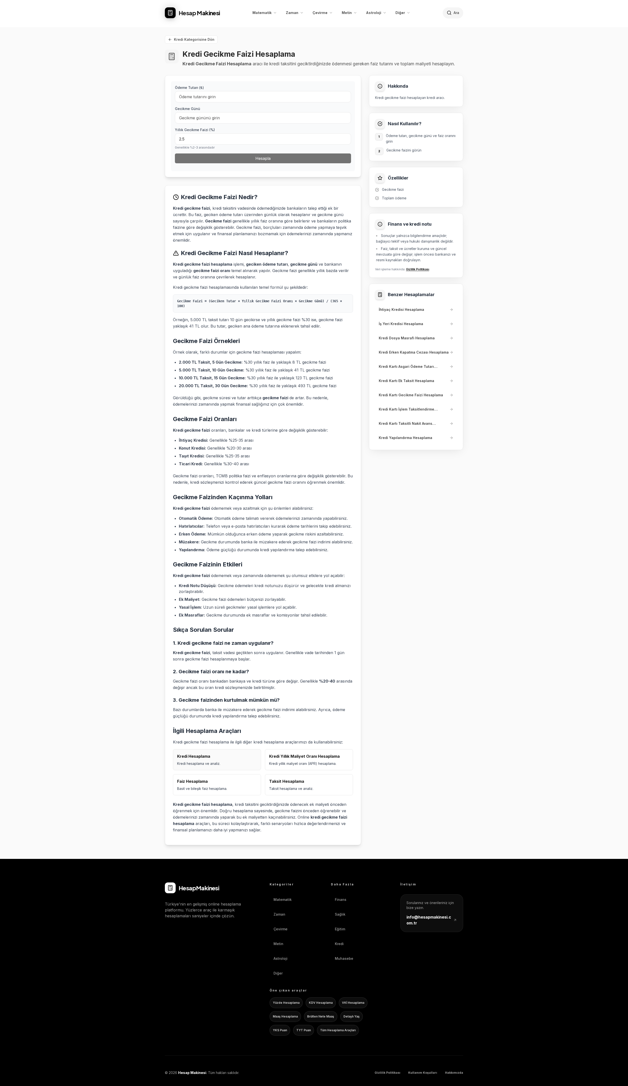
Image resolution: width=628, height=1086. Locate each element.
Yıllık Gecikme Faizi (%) (195, 130)
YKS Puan (280, 1030)
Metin (278, 944)
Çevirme (281, 929)
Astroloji (281, 958)
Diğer (278, 973)
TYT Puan (303, 1030)
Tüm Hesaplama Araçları (338, 1030)
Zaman (279, 914)
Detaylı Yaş (351, 1016)
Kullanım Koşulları (422, 1072)
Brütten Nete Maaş (320, 1016)
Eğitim (340, 929)
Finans (340, 899)
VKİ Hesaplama (353, 1002)
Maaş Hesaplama (285, 1016)
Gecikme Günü (187, 109)
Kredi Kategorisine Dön (194, 39)
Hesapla (263, 158)
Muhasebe (344, 958)
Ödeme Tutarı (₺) (189, 87)
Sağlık (340, 914)
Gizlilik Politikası (417, 269)
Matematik (283, 899)
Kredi (339, 944)
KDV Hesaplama (321, 1002)
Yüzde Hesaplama (286, 1002)
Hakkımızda (454, 1072)
